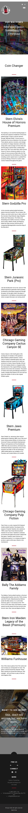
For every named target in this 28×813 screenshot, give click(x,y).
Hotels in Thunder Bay (14, 780)
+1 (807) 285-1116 (14, 792)
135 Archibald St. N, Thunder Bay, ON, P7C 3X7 (14, 794)
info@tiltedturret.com (14, 796)
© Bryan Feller (9, 807)
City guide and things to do (14, 782)
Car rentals (14, 784)
